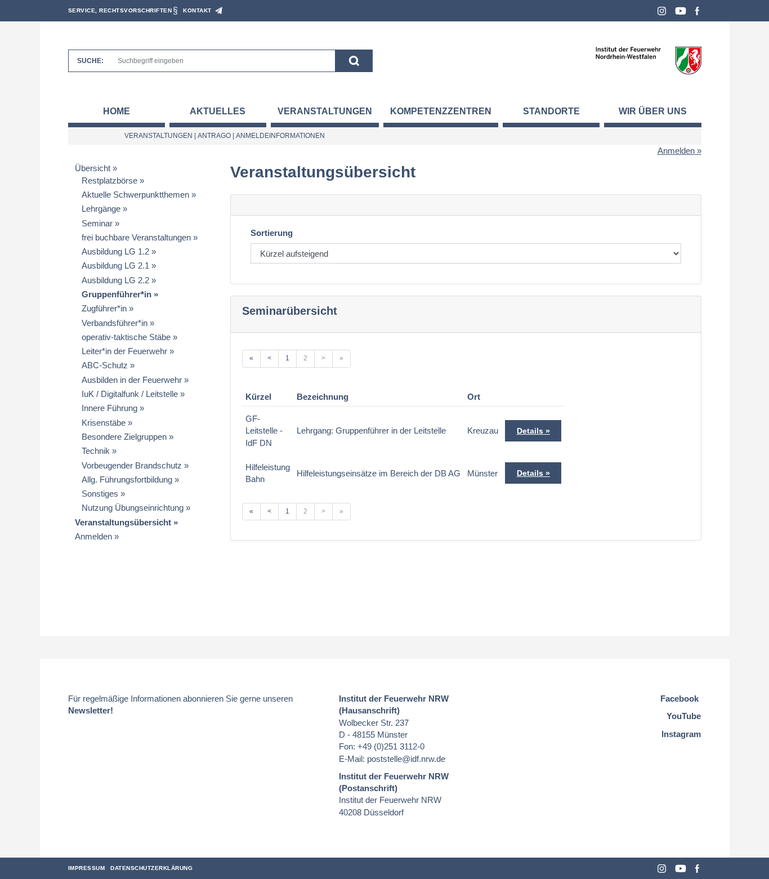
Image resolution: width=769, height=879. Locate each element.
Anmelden (676, 150)
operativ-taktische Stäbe (126, 337)
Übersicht (92, 168)
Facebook (697, 11)
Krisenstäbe (104, 422)
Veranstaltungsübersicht (123, 522)
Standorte (551, 111)
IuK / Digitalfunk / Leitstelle (130, 394)
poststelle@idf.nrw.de (406, 759)
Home (116, 111)
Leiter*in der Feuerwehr (124, 351)
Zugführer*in (104, 308)
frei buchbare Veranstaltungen (136, 237)
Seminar (97, 223)
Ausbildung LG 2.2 (115, 280)
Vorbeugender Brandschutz (132, 465)
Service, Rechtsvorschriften (120, 10)
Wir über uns (653, 111)
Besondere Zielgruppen (124, 436)
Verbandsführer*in (114, 323)
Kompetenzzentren (440, 111)
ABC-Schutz (105, 365)
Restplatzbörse (109, 180)
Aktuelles (217, 111)
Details (530, 430)
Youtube (680, 11)
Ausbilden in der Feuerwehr (132, 380)
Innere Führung (109, 408)
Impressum (86, 868)
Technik (96, 451)
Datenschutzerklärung (151, 868)
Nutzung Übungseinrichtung (133, 507)
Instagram (662, 11)
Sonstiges (100, 493)
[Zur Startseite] (648, 60)
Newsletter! (90, 710)
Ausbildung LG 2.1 (115, 265)
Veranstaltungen (325, 111)
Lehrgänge (101, 208)
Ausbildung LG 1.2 (115, 251)
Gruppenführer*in (116, 294)
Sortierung (272, 233)
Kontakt (197, 10)
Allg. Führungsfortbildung (127, 479)
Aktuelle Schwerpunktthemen (135, 194)
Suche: (90, 61)
